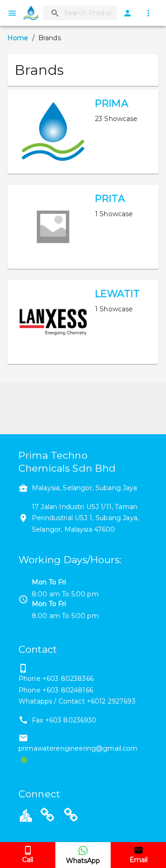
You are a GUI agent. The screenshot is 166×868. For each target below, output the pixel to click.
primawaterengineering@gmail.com (78, 748)
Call (27, 860)
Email (139, 860)
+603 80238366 (68, 678)
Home (18, 38)
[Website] (47, 816)
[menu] (12, 13)
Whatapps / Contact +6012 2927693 (77, 701)
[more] (148, 13)
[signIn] (127, 13)
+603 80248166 (67, 690)
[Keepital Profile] (25, 815)
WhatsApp (83, 860)
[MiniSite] (71, 816)
